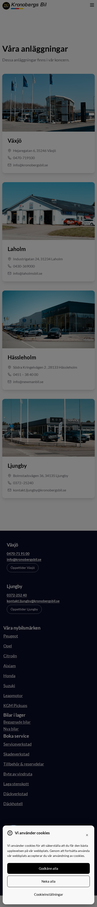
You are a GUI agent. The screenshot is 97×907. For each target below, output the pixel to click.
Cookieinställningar (48, 894)
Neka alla (48, 881)
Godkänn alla (48, 868)
